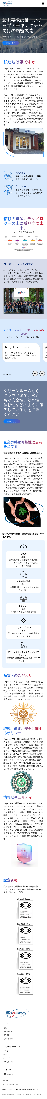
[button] (42, 3)
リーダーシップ (8, 1031)
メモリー (6, 1051)
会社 (5, 1028)
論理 (5, 1054)
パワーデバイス (8, 1058)
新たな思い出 (8, 1062)
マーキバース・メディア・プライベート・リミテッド (24, 1094)
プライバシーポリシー (10, 1084)
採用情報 (6, 1035)
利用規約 (5, 1080)
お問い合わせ (8, 1039)
